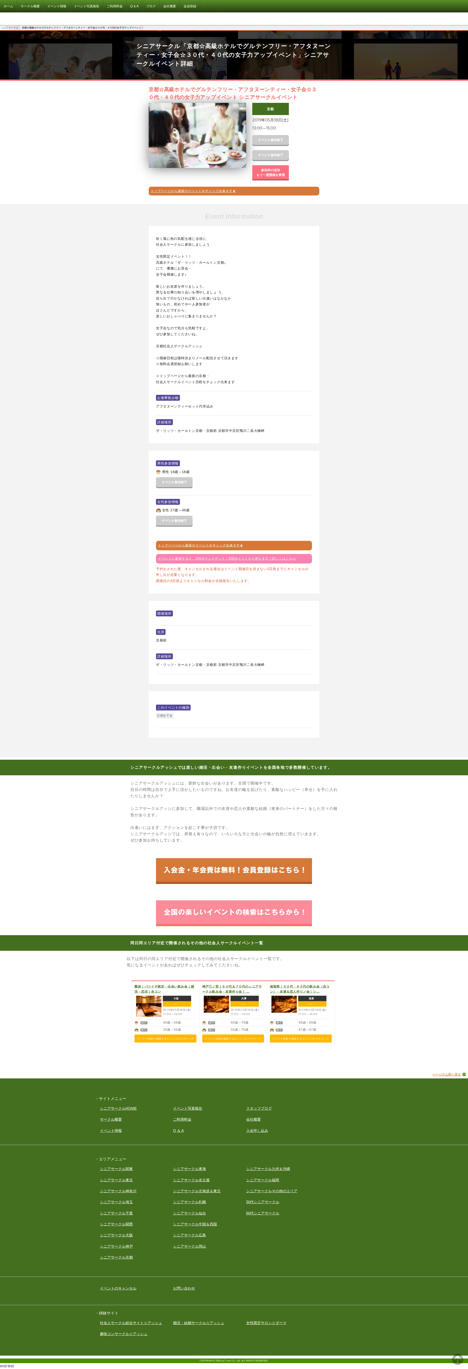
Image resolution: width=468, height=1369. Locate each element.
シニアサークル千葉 (116, 1213)
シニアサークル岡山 (189, 1246)
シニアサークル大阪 (116, 1235)
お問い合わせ (184, 1288)
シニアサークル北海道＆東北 (197, 1191)
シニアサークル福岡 (262, 1180)
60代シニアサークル (262, 1213)
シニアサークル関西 (116, 1224)
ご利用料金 (182, 1119)
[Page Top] (457, 1363)
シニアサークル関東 (116, 1169)
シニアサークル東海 (189, 1169)
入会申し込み (257, 1130)
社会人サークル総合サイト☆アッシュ (131, 1323)
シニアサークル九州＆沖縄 (268, 1169)
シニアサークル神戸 (116, 1246)
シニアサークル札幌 (189, 1202)
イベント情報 (111, 1130)
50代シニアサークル (262, 1202)
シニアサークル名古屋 (191, 1180)
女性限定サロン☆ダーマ (266, 1323)
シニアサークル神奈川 (118, 1191)
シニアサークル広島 (189, 1235)
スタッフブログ (259, 1108)
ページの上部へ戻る (446, 1074)
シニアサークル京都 (116, 1257)
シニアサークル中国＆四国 (195, 1224)
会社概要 (253, 1119)
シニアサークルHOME (118, 1108)
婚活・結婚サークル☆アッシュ (198, 1323)
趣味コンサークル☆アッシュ (123, 1334)
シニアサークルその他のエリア (271, 1191)
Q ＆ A (178, 1130)
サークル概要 (111, 1119)
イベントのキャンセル (118, 1288)
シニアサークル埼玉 (116, 1202)
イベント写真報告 (187, 1108)
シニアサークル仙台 (189, 1213)
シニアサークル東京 (116, 1180)
